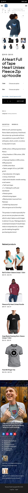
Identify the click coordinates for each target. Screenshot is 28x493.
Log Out (12, 489)
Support (7, 443)
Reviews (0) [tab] (15, 124)
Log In (16, 489)
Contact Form (9, 444)
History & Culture (10, 441)
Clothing (9, 113)
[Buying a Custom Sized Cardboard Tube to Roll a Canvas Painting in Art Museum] (5, 471)
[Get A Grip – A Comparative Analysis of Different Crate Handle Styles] (5, 458)
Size (3, 89)
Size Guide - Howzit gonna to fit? (11, 96)
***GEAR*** (8, 450)
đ (23, 15)
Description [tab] (5, 124)
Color (3, 83)
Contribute (8, 448)
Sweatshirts (14, 113)
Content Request (10, 446)
